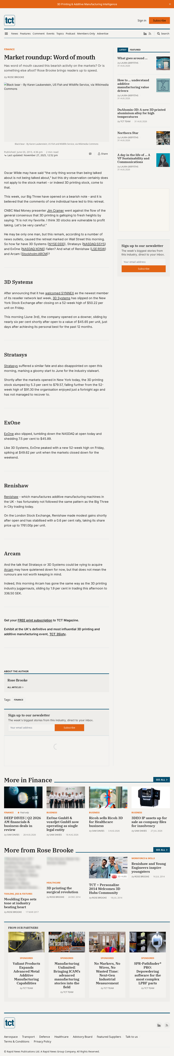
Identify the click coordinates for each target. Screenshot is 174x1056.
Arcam (8, 569)
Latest (122, 49)
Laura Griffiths (129, 62)
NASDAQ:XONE (33, 249)
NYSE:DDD (56, 244)
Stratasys (11, 366)
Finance (9, 49)
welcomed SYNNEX (59, 293)
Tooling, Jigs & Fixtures (18, 893)
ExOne (9, 434)
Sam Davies (13, 834)
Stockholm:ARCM (34, 254)
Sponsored (26, 958)
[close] (170, 4)
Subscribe (69, 727)
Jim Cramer (55, 210)
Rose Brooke (16, 77)
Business (52, 812)
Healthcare (53, 882)
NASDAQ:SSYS (94, 244)
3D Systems (61, 298)
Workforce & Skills (143, 858)
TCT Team (125, 121)
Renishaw (11, 496)
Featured (135, 49)
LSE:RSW (98, 249)
